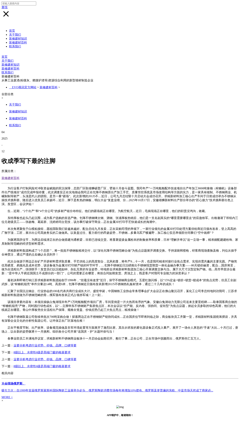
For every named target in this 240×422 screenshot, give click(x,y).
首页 (12, 30)
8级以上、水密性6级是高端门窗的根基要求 (42, 352)
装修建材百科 (18, 42)
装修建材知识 (18, 38)
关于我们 (15, 34)
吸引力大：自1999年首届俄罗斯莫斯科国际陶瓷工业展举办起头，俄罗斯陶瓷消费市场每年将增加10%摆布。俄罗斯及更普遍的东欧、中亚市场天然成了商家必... (107, 390)
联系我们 (15, 46)
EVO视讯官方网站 (24, 87)
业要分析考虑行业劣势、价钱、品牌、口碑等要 (45, 345)
